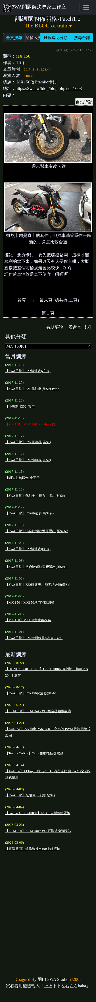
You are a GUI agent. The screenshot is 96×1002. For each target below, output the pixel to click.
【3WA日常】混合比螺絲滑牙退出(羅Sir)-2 (36, 531)
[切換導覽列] (86, 7)
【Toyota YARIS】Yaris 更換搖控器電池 (34, 753)
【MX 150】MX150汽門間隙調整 (29, 602)
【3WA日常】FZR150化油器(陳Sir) (30, 693)
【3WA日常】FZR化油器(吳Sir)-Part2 (32, 389)
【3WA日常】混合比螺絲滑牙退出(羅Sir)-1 (36, 567)
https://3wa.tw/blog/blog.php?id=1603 (49, 88)
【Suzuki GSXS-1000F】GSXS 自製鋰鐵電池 (37, 813)
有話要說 (54, 327)
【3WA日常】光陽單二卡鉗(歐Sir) (30, 795)
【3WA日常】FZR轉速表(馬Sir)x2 (29, 513)
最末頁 (46, 300)
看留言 (75, 327)
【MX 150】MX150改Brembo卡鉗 (30, 424)
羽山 (42, 979)
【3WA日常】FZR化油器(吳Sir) (28, 442)
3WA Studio (58, 979)
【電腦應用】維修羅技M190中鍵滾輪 (32, 849)
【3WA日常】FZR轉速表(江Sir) (28, 460)
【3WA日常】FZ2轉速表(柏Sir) (27, 371)
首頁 (21, 300)
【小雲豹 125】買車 (20, 406)
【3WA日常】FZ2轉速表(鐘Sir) (27, 549)
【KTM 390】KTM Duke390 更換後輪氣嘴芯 (38, 831)
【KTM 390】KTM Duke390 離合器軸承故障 (38, 711)
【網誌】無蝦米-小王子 (22, 478)
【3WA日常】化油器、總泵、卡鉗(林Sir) (35, 495)
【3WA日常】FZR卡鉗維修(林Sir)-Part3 (34, 638)
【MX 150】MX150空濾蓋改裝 (28, 620)
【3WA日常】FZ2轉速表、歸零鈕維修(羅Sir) (38, 584)
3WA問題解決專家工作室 (39, 7)
